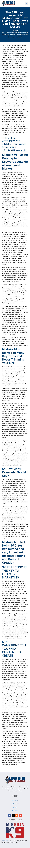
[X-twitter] (13, 815)
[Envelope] (20, 815)
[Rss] (16, 815)
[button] (26, 3)
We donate (4, 840)
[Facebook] (9, 815)
